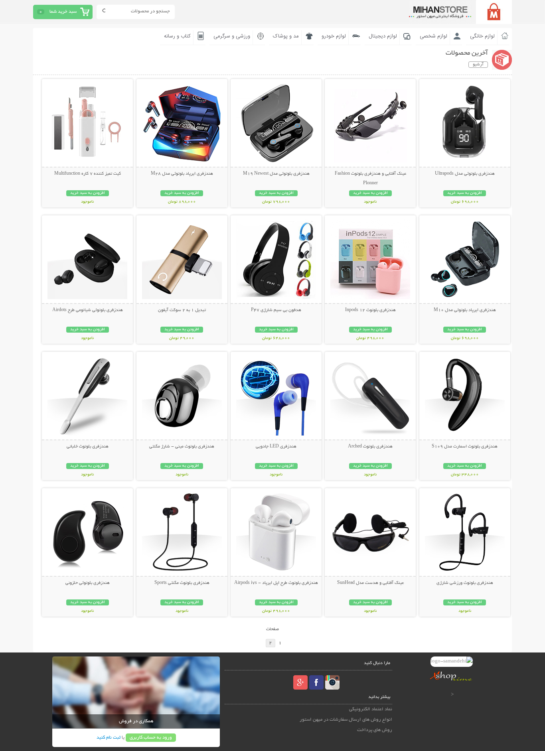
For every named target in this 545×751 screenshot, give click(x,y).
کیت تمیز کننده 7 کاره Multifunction (87, 173)
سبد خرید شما (63, 11)
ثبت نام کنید (108, 737)
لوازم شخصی (433, 36)
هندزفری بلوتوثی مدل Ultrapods (465, 173)
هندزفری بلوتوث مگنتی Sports (181, 583)
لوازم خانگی (482, 36)
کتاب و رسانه (177, 36)
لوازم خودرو (334, 36)
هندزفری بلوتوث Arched (370, 446)
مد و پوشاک (286, 36)
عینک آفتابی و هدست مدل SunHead (370, 583)
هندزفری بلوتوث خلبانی (88, 446)
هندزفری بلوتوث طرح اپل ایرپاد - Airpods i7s (276, 583)
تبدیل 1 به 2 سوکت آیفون (182, 310)
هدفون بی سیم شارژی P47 (276, 310)
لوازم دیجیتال (383, 36)
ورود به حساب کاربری (151, 737)
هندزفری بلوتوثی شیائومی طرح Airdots (87, 310)
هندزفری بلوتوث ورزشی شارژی (464, 583)
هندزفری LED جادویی (276, 446)
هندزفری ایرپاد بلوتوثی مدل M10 (465, 310)
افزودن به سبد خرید (464, 193)
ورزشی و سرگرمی (231, 36)
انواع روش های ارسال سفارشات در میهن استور (346, 719)
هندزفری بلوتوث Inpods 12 (370, 310)
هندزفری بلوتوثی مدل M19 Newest (276, 173)
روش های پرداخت (374, 730)
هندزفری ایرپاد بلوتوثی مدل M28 (182, 173)
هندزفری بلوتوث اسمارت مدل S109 (465, 446)
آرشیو (478, 64)
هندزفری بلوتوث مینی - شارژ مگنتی (181, 446)
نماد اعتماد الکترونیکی (370, 709)
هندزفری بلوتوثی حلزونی (87, 583)
